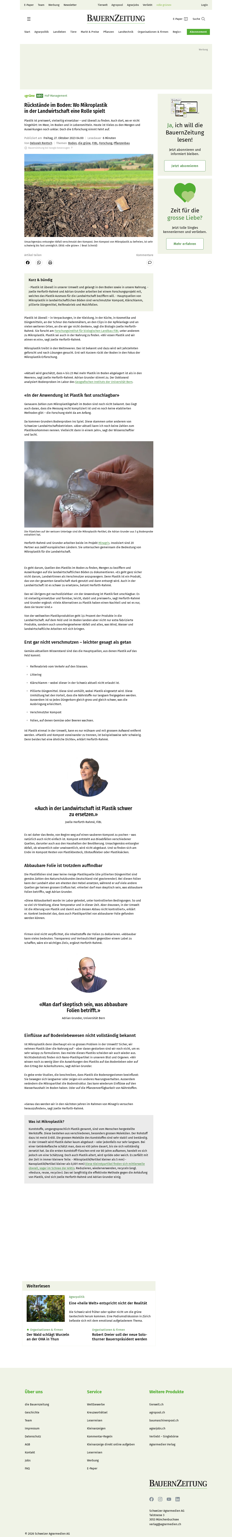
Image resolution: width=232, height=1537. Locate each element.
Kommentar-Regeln (99, 1436)
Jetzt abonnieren (184, 166)
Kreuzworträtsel (97, 1412)
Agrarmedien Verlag (162, 1444)
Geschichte (32, 1412)
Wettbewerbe (96, 1404)
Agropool (117, 5)
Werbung (53, 5)
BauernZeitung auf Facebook (151, 1499)
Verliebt (147, 5)
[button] (28, 18)
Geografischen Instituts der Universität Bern (103, 382)
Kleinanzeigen (96, 1428)
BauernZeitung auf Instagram (160, 1499)
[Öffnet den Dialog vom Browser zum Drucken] (50, 262)
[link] (110, 1303)
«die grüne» (163, 5)
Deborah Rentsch (41, 143)
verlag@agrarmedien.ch (165, 1524)
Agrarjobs (133, 5)
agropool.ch (157, 1412)
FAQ (27, 1468)
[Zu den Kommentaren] (149, 262)
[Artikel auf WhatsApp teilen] (39, 262)
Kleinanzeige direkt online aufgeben (111, 1444)
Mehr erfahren (185, 244)
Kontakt (30, 1452)
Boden (72, 143)
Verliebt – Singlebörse (164, 1436)
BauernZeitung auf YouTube (169, 1499)
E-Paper (29, 5)
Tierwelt (102, 5)
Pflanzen (108, 31)
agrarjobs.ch (157, 1428)
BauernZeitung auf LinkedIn (177, 1499)
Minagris (103, 543)
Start (27, 31)
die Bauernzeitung (37, 1404)
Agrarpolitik (41, 31)
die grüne (84, 143)
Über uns (34, 1392)
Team (41, 5)
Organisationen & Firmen (153, 31)
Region (177, 31)
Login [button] (204, 5)
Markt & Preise (90, 31)
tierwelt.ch (156, 1404)
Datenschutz (33, 1436)
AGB (27, 1444)
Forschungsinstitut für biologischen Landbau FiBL (87, 331)
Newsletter (70, 5)
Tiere (73, 31)
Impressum (32, 1428)
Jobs (27, 1460)
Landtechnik (125, 31)
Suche (196, 19)
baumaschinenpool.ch (164, 1420)
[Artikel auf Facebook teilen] (27, 262)
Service (94, 1392)
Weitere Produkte (166, 1392)
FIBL (95, 143)
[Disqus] (88, 1231)
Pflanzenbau (122, 143)
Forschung (105, 143)
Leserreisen (94, 1420)
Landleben (59, 31)
